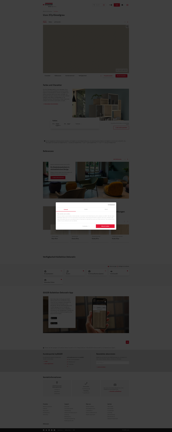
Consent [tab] (66, 209)
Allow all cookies (105, 226)
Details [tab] (86, 209)
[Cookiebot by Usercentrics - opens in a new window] (109, 205)
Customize (85, 226)
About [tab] (106, 209)
